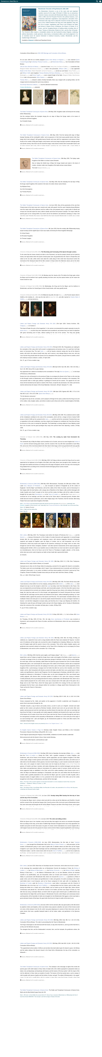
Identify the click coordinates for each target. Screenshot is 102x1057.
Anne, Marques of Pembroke (32, 485)
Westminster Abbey (57, 61)
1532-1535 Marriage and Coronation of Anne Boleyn (52, 53)
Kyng (69, 535)
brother (61, 583)
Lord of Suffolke (42, 885)
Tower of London (53, 494)
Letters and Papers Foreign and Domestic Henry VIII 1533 (37, 323)
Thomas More (24, 79)
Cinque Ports (27, 785)
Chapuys (22, 325)
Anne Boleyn (27, 503)
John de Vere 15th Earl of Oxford (29, 66)
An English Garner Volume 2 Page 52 (31, 730)
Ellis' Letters (23, 535)
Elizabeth (22, 505)
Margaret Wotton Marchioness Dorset (30, 68)
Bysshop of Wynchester (44, 883)
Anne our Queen (64, 371)
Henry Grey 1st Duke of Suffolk (59, 66)
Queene (22, 537)
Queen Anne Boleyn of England (54, 59)
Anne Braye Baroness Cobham (28, 84)
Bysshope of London (26, 883)
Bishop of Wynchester (37, 870)
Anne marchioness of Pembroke (60, 619)
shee (72, 753)
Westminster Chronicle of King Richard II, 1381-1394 (53, 8)
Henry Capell (36, 75)
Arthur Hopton (40, 77)
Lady (41, 351)
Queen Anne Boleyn (44, 393)
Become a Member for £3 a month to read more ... (33, 125)
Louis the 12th (54, 297)
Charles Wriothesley (25, 87)
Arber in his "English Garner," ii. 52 (53, 723)
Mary (60, 295)
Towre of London (30, 755)
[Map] (43, 494)
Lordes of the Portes (71, 764)
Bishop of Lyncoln (54, 870)
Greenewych (38, 494)
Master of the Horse (25, 70)
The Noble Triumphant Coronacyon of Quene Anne (34, 111)
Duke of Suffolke (57, 851)
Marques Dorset (41, 167)
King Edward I (63, 503)
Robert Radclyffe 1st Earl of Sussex (42, 70)
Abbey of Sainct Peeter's (57, 844)
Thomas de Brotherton (54, 505)
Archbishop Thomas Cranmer (39, 61)
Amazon (31, 40)
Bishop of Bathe (70, 870)
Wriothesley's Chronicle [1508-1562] (30, 483)
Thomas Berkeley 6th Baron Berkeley (49, 73)
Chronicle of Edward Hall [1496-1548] (30, 252)
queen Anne (23, 330)
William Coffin (63, 68)
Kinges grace (72, 494)
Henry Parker (72, 70)
